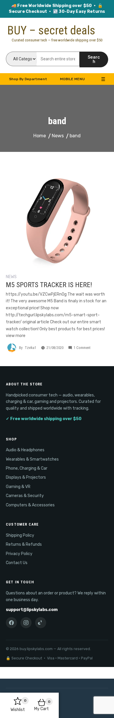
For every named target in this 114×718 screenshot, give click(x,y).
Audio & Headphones (25, 449)
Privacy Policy (19, 553)
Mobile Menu (72, 79)
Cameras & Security (25, 495)
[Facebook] (11, 622)
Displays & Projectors (26, 477)
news (11, 276)
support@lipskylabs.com (32, 609)
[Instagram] (26, 622)
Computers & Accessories (30, 505)
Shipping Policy (20, 535)
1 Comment (82, 347)
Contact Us (16, 562)
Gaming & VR (18, 486)
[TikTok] (40, 622)
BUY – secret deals (51, 30)
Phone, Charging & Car (26, 468)
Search (94, 59)
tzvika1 (30, 347)
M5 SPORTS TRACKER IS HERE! (49, 285)
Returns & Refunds (24, 544)
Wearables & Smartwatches (32, 459)
